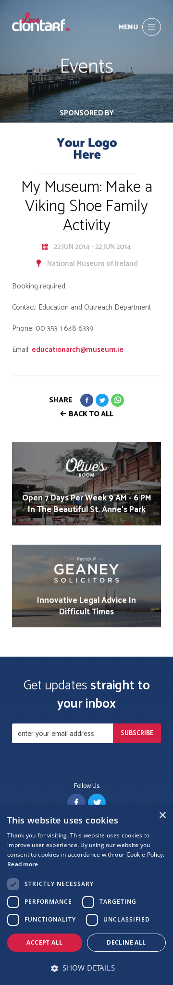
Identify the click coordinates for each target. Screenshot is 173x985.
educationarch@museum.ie (78, 350)
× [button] (162, 815)
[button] (86, 968)
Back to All (91, 414)
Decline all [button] (126, 942)
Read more (22, 864)
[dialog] (86, 895)
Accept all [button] (44, 942)
